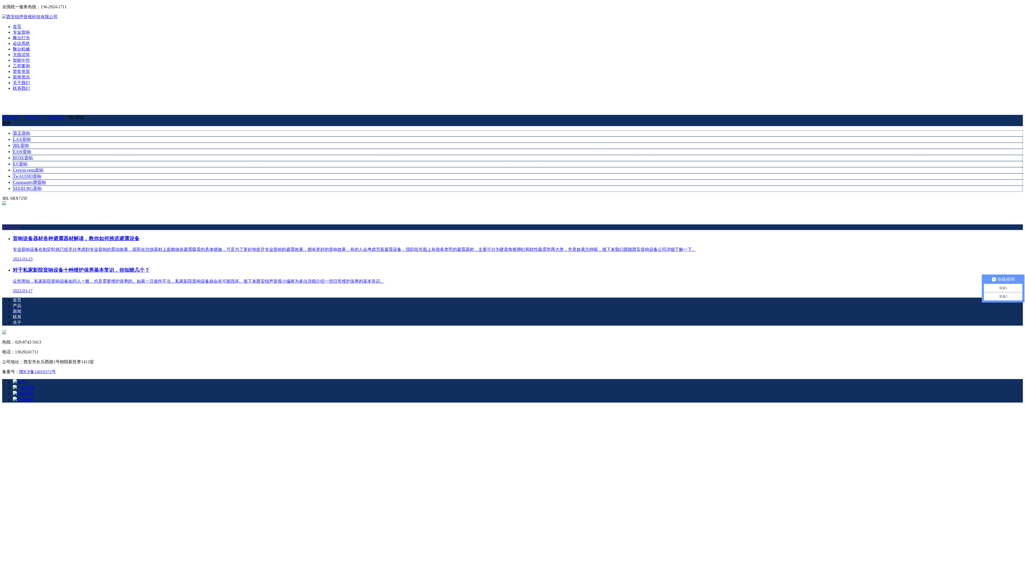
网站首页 (10, 117)
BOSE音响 (23, 157)
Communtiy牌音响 (29, 182)
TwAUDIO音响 (27, 176)
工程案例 (21, 66)
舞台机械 (21, 49)
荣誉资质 (21, 71)
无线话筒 (21, 54)
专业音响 (21, 32)
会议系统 (21, 43)
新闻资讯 (21, 77)
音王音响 (21, 133)
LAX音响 (22, 139)
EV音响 (20, 164)
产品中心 (32, 117)
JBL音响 (21, 145)
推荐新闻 (10, 227)
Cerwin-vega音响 (28, 170)
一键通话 (25, 387)
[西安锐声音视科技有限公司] (30, 16)
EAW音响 (22, 151)
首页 (17, 26)
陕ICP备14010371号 (37, 371)
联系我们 (21, 88)
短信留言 (25, 393)
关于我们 (21, 82)
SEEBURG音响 (27, 188)
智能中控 (21, 60)
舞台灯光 (21, 38)
